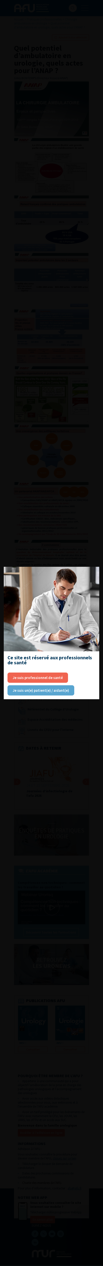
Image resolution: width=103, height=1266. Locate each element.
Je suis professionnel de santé (38, 677)
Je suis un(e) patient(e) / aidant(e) (41, 690)
